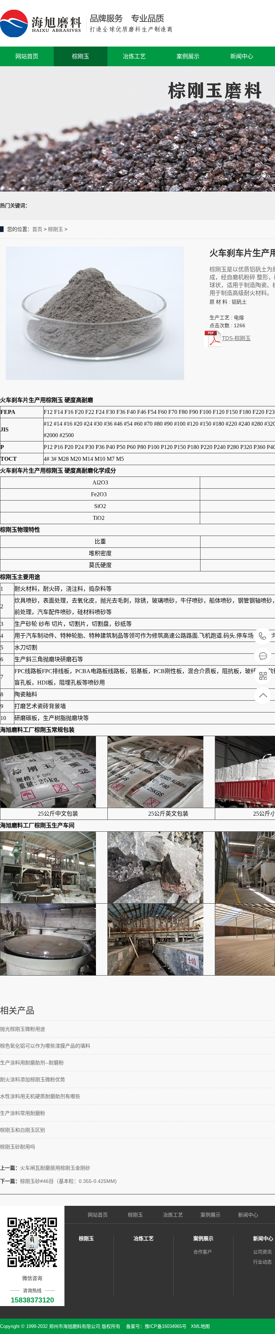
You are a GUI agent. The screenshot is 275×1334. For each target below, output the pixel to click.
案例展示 (188, 56)
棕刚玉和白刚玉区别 (22, 1130)
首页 (37, 229)
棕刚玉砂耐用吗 (17, 1147)
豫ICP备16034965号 (166, 1326)
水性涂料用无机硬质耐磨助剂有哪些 (40, 1096)
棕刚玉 (80, 56)
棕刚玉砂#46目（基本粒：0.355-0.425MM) (68, 1181)
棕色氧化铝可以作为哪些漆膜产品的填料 (45, 1046)
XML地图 (200, 1326)
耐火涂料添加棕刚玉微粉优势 (32, 1079)
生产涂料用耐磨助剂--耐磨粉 (32, 1062)
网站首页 (26, 56)
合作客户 (202, 1252)
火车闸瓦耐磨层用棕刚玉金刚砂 (55, 1168)
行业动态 (262, 1262)
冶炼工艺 (134, 56)
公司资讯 (262, 1252)
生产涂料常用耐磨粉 (22, 1113)
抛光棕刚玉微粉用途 (22, 1029)
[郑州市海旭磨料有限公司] (92, 23)
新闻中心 (241, 56)
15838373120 (262, 636)
